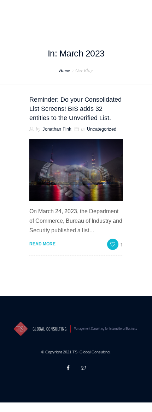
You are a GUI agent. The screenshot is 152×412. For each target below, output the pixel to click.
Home (64, 70)
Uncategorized (101, 129)
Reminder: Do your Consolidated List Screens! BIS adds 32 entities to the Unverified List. (75, 108)
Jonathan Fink (56, 129)
